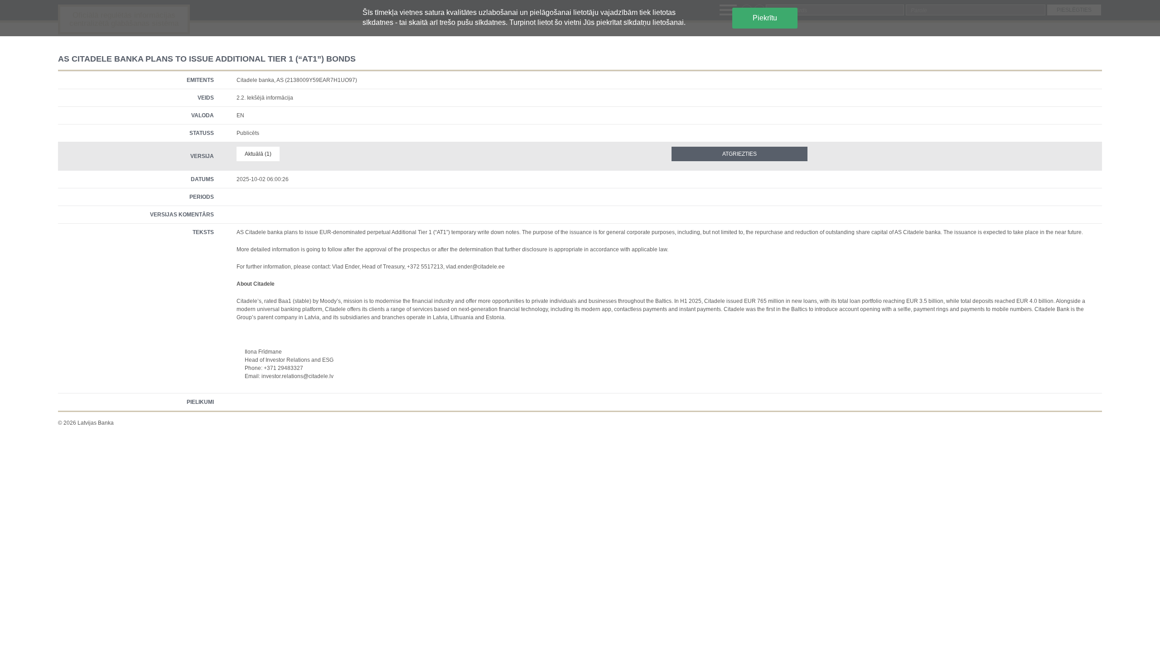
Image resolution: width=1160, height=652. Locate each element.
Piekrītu (765, 18)
